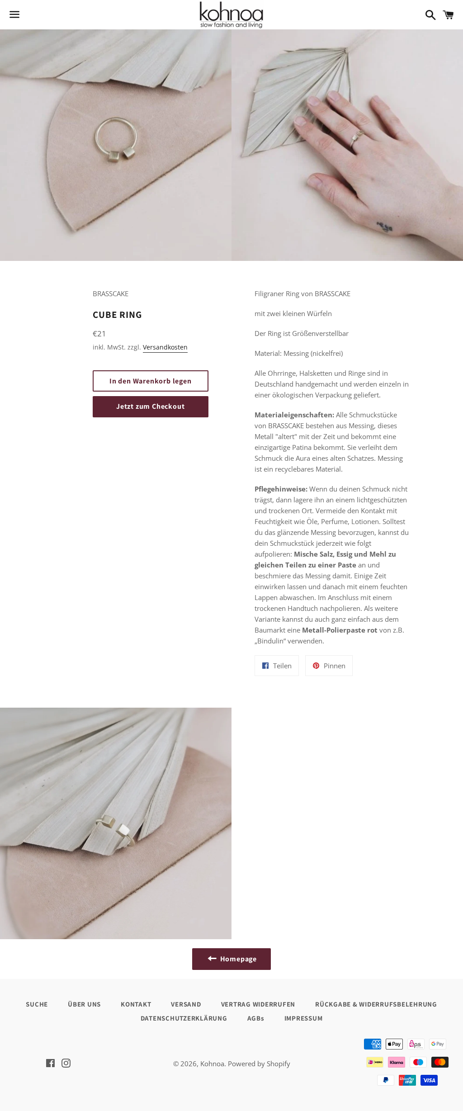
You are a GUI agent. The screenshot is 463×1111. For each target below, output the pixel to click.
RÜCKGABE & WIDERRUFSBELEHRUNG (376, 1004)
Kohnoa (212, 1063)
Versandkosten (165, 347)
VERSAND (186, 1004)
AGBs (256, 1018)
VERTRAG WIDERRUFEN (258, 1004)
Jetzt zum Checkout (150, 406)
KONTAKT (136, 1004)
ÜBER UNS (84, 1004)
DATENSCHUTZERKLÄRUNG (184, 1018)
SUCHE (37, 1004)
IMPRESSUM (303, 1018)
